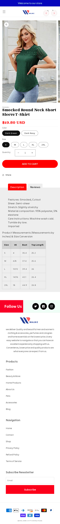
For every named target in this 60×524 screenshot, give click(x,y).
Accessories (11, 402)
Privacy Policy (12, 447)
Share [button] (8, 174)
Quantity (6, 152)
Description (17, 187)
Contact (10, 434)
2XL (43, 144)
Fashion (9, 369)
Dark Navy (29, 133)
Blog (8, 409)
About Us (10, 389)
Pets (8, 395)
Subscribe (30, 489)
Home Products (13, 382)
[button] (4, 11)
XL (33, 144)
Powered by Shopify (36, 520)
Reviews (35, 187)
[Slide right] (54, 13)
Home (9, 428)
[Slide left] (46, 13)
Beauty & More (13, 376)
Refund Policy (12, 454)
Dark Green (11, 133)
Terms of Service (14, 461)
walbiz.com (26, 520)
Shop (8, 441)
